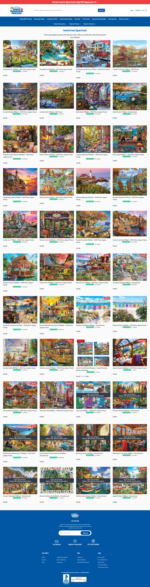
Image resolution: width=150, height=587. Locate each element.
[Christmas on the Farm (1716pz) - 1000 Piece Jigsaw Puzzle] (93, 53)
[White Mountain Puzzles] (16, 10)
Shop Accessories (59, 24)
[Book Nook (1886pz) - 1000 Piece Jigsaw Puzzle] (93, 96)
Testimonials (60, 562)
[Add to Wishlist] (10, 74)
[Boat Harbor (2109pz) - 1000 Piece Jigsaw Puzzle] (93, 267)
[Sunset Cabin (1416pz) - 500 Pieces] (57, 96)
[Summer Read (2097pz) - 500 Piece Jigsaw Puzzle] (20, 352)
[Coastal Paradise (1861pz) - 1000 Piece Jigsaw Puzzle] (93, 224)
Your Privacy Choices (103, 567)
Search (43, 557)
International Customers (83, 562)
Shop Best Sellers (39, 19)
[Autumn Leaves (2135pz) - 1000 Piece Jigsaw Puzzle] (57, 352)
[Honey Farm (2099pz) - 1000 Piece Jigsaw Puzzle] (57, 267)
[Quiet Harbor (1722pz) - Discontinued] (130, 96)
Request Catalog (81, 559)
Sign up (85, 533)
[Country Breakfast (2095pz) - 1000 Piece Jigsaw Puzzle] (93, 139)
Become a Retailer (61, 559)
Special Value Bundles (99, 19)
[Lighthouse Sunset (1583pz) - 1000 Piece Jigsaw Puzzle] (20, 182)
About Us (44, 559)
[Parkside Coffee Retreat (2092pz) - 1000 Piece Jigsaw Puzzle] (20, 139)
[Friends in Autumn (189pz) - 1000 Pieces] (130, 53)
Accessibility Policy (102, 559)
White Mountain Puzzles (72, 572)
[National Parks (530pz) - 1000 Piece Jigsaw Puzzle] (57, 182)
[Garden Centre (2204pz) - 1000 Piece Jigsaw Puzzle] (57, 224)
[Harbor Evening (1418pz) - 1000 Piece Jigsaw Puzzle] (130, 224)
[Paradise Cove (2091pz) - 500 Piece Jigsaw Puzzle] (57, 53)
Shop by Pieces (74, 24)
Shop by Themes (89, 24)
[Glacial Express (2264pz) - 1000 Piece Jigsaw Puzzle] (130, 352)
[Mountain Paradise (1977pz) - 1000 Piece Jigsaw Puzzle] (130, 182)
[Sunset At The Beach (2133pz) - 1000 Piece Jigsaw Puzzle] (20, 309)
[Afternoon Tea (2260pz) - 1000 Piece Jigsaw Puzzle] (57, 395)
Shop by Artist (124, 19)
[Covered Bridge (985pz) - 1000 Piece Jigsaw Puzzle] (20, 96)
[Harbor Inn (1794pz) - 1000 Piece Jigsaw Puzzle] (20, 224)
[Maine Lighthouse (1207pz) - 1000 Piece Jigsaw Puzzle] (93, 182)
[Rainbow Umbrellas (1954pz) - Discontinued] (93, 309)
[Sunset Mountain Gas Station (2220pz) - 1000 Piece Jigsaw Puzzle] (57, 309)
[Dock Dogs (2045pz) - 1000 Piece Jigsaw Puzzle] (130, 139)
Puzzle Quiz (86, 19)
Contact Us (80, 557)
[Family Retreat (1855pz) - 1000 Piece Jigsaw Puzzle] (20, 395)
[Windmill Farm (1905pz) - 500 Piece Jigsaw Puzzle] (20, 53)
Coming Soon (112, 19)
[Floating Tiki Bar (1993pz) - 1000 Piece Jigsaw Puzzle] (20, 267)
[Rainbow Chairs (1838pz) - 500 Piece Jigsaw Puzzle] (130, 309)
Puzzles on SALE (52, 19)
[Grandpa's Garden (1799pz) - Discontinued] (130, 267)
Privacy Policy (101, 557)
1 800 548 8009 (84, 572)
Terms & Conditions (102, 564)
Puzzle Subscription (66, 19)
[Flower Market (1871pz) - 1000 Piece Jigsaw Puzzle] (57, 139)
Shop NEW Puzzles (26, 19)
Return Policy (101, 562)
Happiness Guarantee (62, 557)
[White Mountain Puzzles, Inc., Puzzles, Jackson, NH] (66, 579)
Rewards (77, 19)
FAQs (43, 562)
